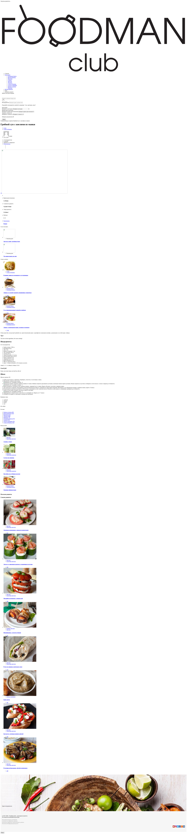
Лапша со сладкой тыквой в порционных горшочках (18, 292)
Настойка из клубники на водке (12, 474)
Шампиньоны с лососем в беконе (12, 632)
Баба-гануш (7, 699)
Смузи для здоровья (9, 457)
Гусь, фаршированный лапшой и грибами (15, 310)
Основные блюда (12, 76)
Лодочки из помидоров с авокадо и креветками (16, 530)
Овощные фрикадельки (10, 490)
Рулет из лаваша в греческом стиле (13, 666)
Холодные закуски (11, 438)
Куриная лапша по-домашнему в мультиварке (16, 275)
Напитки (10, 88)
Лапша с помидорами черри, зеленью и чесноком (16, 327)
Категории (7, 74)
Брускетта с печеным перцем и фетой (13, 734)
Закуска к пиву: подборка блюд (12, 241)
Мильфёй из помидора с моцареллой (13, 598)
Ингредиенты (5, 102)
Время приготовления (7, 110)
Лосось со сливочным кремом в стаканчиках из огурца (18, 564)
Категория (4, 107)
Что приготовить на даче (10, 256)
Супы (5, 128)
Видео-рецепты (12, 77)
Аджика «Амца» (8, 441)
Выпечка (10, 78)
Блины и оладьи (12, 86)
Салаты (10, 80)
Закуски (10, 81)
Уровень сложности (7, 113)
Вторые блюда (10, 288)
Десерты (10, 82)
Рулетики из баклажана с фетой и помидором (15, 768)
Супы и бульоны (12, 84)
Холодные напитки (11, 455)
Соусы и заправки (12, 85)
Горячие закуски (10, 628)
